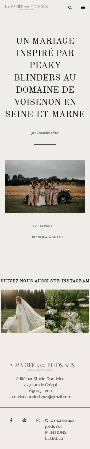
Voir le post (42, 225)
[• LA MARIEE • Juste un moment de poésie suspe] (23, 311)
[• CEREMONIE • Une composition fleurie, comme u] (67, 311)
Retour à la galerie (47, 237)
